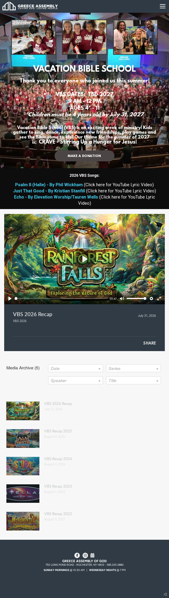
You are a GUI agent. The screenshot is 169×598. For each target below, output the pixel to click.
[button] (84, 155)
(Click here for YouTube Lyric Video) (84, 184)
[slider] (61, 298)
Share (149, 343)
